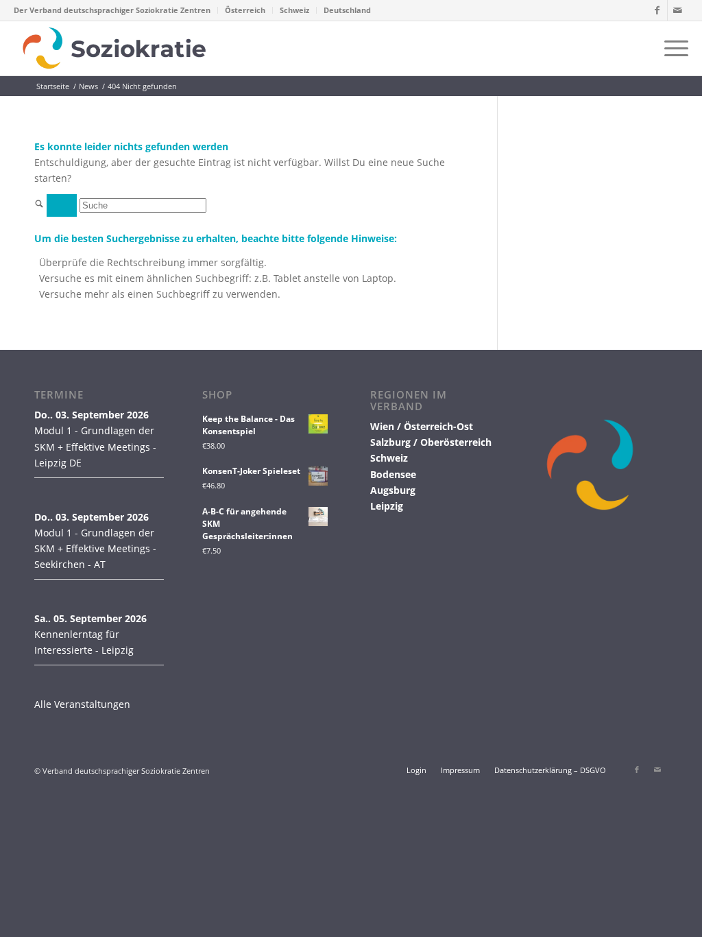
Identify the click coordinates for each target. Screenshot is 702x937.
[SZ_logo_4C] (114, 48)
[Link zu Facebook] (657, 10)
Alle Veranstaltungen (82, 704)
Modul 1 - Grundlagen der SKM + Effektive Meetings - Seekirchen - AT (95, 548)
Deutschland (347, 10)
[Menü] (671, 48)
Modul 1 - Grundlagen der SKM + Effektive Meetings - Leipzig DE (95, 446)
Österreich (245, 10)
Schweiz (294, 10)
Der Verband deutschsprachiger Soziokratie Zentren (112, 10)
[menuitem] (116, 10)
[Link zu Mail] (678, 10)
